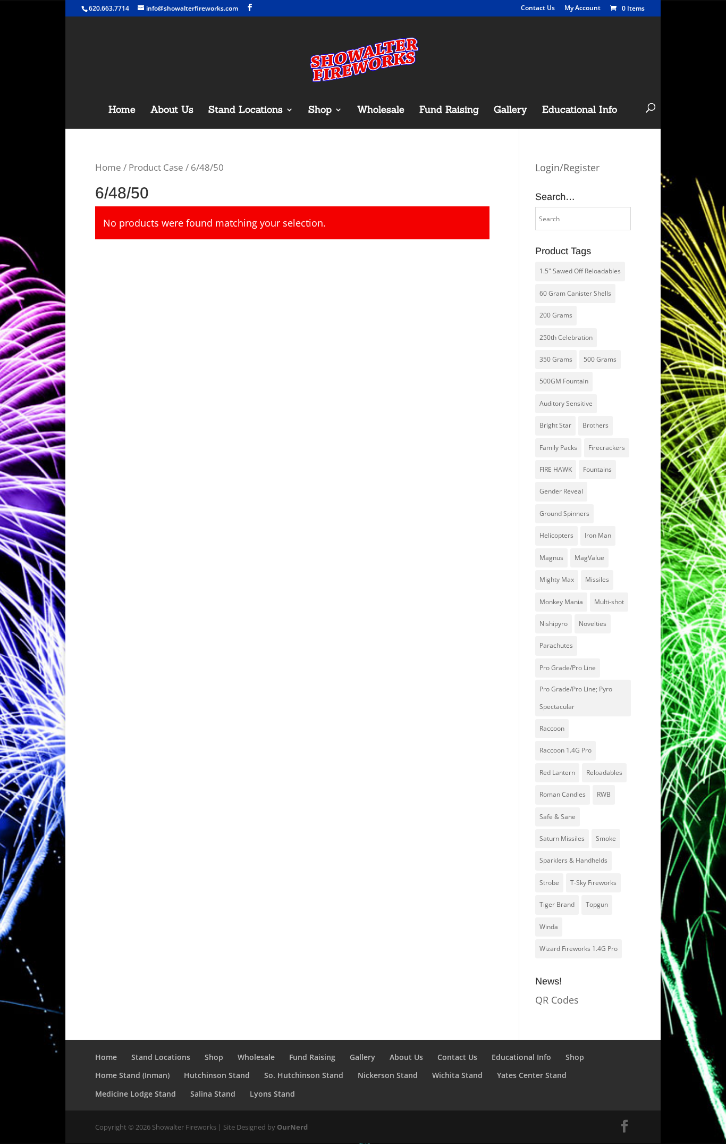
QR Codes (557, 999)
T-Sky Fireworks (593, 882)
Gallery (510, 110)
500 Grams (600, 359)
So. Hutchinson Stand (303, 1075)
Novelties (592, 623)
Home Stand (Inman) (132, 1075)
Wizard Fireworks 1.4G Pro (578, 948)
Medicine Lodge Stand (135, 1094)
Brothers (596, 425)
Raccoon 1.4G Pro (565, 750)
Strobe (549, 882)
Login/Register (567, 167)
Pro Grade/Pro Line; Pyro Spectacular (575, 697)
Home (122, 110)
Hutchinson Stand (217, 1075)
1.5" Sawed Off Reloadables (580, 270)
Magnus (551, 557)
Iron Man (598, 535)
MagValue (589, 557)
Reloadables (604, 772)
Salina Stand (212, 1094)
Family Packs (558, 447)
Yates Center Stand (532, 1075)
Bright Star (555, 425)
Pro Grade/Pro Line (567, 667)
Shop (320, 110)
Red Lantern (557, 772)
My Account (582, 8)
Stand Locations (245, 110)
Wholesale (380, 110)
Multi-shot (609, 601)
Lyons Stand (272, 1094)
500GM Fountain (563, 381)
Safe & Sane (557, 816)
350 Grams (555, 359)
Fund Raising (449, 110)
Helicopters (556, 535)
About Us (171, 110)
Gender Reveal (561, 491)
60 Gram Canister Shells (575, 293)
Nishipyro (553, 623)
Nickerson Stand (388, 1075)
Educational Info (579, 110)
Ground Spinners (564, 513)
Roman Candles (562, 794)
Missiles (597, 579)
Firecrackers (606, 447)
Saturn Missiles (562, 838)
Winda (548, 926)
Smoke (606, 838)
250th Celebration (566, 337)
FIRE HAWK (555, 469)
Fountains (597, 469)
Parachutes (556, 645)
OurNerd (292, 1127)
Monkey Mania (561, 601)
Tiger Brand (557, 904)
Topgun (597, 904)
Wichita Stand (457, 1075)
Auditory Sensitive (566, 403)
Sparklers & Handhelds (573, 860)
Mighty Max (556, 579)
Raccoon (551, 728)
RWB (604, 794)
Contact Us (538, 8)
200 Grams (555, 315)
